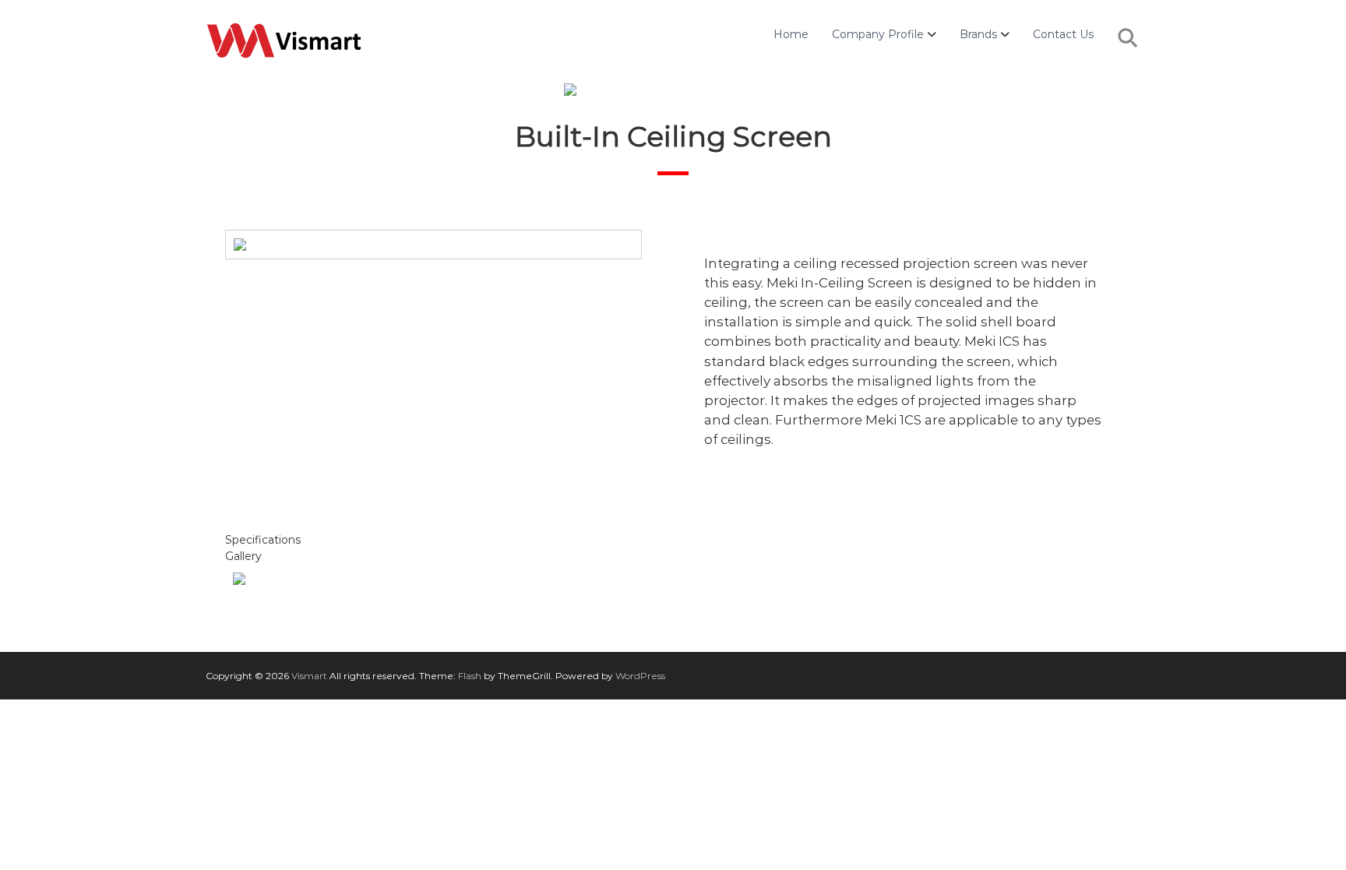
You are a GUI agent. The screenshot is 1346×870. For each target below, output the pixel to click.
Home (791, 34)
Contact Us (1063, 34)
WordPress (640, 676)
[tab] (673, 540)
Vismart (309, 676)
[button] (1128, 46)
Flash (469, 676)
